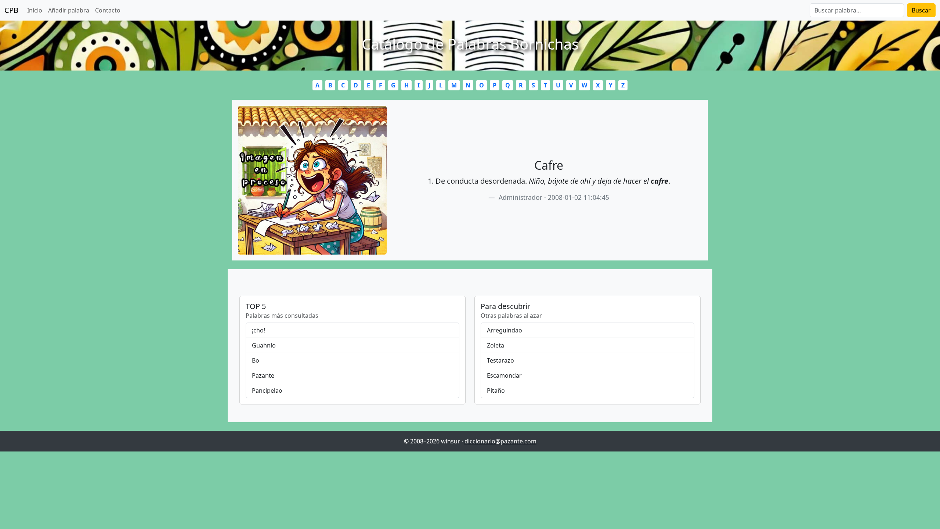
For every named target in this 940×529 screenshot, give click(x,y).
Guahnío (264, 345)
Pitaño (496, 390)
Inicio (34, 10)
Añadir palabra (68, 10)
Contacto (107, 10)
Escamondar (504, 375)
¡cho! (258, 330)
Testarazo (500, 360)
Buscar (921, 10)
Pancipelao (267, 390)
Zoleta (495, 345)
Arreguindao (504, 330)
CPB (11, 10)
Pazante (263, 375)
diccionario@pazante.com (500, 441)
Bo (255, 360)
